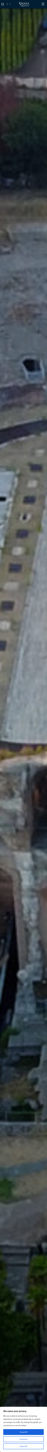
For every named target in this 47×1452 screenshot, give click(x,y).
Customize (23, 1439)
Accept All (23, 1432)
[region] (23, 1429)
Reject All (23, 1446)
